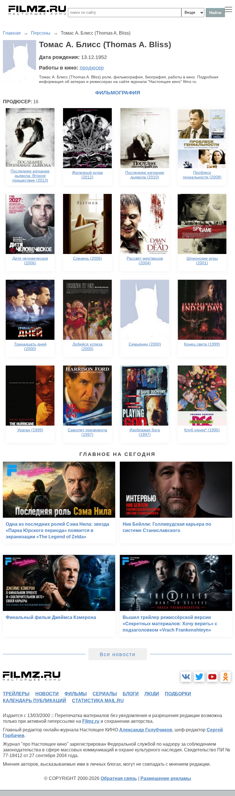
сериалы (105, 693)
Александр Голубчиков (145, 729)
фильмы (75, 693)
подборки (178, 693)
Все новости (118, 654)
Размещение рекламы (165, 778)
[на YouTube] (212, 677)
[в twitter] (199, 677)
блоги (131, 693)
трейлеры (16, 693)
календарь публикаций (34, 700)
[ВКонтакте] (186, 677)
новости (47, 693)
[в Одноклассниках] (225, 677)
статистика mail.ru (98, 700)
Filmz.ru (90, 721)
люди (151, 693)
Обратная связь (119, 778)
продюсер (92, 68)
